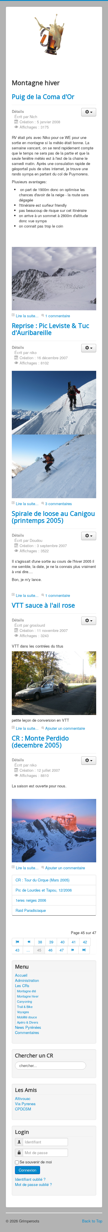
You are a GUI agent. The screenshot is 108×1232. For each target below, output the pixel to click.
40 (62, 942)
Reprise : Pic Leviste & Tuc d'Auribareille (50, 329)
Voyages (23, 1011)
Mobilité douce (27, 1017)
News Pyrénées (28, 1027)
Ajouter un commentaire (65, 728)
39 (51, 942)
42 (85, 942)
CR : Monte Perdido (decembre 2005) (40, 741)
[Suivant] (73, 950)
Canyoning (24, 1001)
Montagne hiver (28, 996)
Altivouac (23, 1098)
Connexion (27, 1170)
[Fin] (84, 950)
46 (50, 950)
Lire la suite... (27, 315)
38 (40, 942)
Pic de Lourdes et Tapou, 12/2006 (44, 890)
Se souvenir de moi (36, 1162)
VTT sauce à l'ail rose (43, 605)
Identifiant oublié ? (30, 1179)
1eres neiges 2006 (31, 900)
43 (17, 950)
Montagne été (26, 991)
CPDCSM (23, 1109)
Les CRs (22, 985)
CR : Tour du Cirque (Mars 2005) (42, 880)
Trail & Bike (25, 1006)
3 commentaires (58, 503)
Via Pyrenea (25, 1103)
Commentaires (27, 1032)
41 (74, 942)
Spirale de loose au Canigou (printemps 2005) (53, 517)
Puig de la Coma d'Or (43, 96)
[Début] (17, 942)
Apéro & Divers (27, 1022)
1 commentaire (57, 315)
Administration (27, 980)
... (28, 950)
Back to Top (92, 1221)
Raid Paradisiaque (31, 910)
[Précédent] (29, 942)
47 (62, 950)
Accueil (21, 975)
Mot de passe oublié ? (33, 1184)
